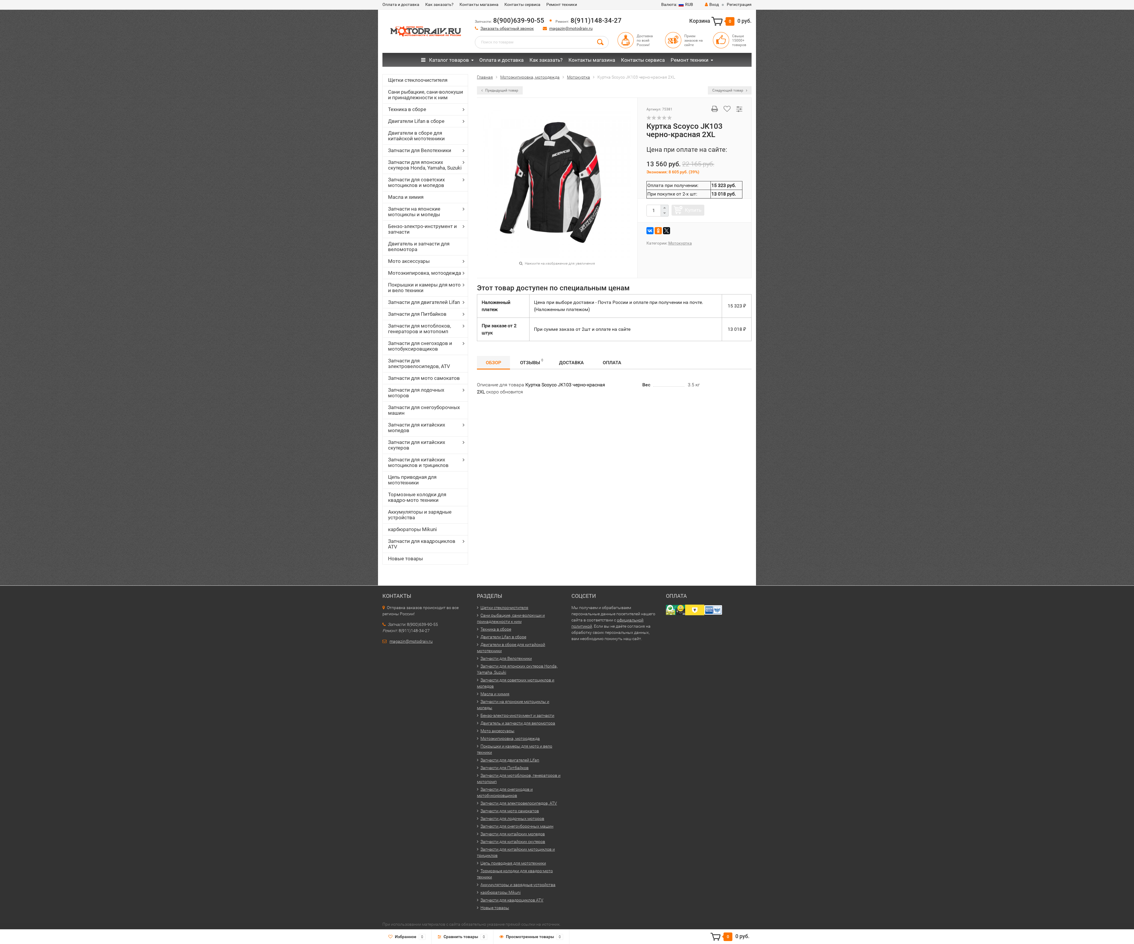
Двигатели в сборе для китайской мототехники (416, 135)
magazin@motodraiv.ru (571, 28)
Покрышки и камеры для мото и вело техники (424, 287)
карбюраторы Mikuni (412, 529)
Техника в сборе (407, 109)
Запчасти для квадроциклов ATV (421, 544)
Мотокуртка (680, 243)
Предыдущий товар (501, 90)
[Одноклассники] (658, 230)
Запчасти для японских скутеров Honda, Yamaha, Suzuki (425, 165)
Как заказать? (439, 4)
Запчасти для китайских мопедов (416, 427)
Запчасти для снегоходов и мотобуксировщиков (420, 346)
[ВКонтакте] (650, 230)
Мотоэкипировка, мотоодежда (424, 273)
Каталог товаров (448, 60)
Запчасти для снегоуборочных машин (424, 410)
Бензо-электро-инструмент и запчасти (422, 229)
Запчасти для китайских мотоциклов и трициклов (418, 462)
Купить (693, 210)
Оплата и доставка (400, 4)
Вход (714, 4)
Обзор (493, 362)
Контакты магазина (479, 4)
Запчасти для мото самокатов (424, 378)
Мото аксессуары (409, 261)
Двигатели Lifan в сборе (416, 121)
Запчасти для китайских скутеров (416, 445)
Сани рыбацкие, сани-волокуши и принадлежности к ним (425, 94)
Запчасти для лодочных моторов (416, 392)
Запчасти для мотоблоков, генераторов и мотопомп (419, 328)
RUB (677, 4)
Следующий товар (728, 90)
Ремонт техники (561, 4)
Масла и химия (405, 197)
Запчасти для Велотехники (419, 150)
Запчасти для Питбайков (417, 314)
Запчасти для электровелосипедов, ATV (419, 363)
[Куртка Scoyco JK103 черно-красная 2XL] (557, 183)
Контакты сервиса (522, 4)
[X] (666, 230)
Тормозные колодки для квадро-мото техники (417, 497)
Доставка (571, 362)
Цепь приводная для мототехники (412, 480)
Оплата (612, 362)
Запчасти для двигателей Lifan (424, 302)
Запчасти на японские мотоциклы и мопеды (414, 211)
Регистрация (739, 4)
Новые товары (405, 558)
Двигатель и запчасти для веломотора (418, 246)
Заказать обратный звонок (507, 28)
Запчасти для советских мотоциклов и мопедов (416, 182)
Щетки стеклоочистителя (417, 80)
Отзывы (531, 361)
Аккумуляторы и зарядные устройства (420, 514)
